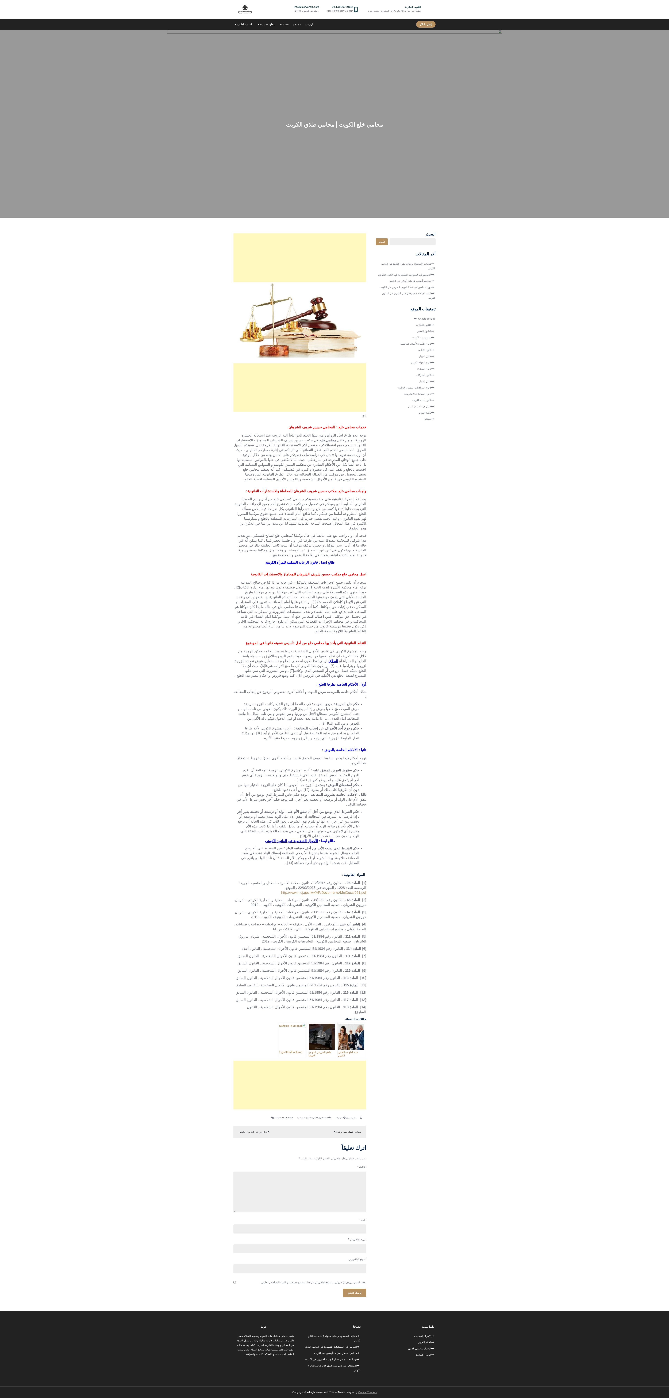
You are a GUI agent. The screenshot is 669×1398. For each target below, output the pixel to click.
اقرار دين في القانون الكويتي (253, 1131)
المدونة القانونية (244, 24)
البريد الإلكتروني (357, 1239)
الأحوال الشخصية (422, 1335)
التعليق (361, 1166)
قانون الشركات (423, 375)
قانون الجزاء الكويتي (421, 362)
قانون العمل (425, 381)
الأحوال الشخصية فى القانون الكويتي (291, 841)
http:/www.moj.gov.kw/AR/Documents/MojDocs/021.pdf (323, 892)
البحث (431, 234)
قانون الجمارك (424, 368)
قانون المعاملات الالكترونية (417, 393)
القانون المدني (424, 331)
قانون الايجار (425, 356)
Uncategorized (427, 318)
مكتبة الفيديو (425, 412)
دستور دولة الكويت (421, 337)
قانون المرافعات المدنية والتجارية (414, 387)
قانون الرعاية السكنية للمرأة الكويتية (291, 562)
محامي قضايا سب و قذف (348, 1131)
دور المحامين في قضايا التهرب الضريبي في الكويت (405, 287)
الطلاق (333, 661)
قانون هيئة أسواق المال (419, 406)
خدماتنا (285, 24)
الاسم (362, 1219)
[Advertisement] (299, 257)
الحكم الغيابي (424, 1342)
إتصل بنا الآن (426, 24)
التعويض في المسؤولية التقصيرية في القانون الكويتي (404, 274)
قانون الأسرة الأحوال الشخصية (310, 1117)
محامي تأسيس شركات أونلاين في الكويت (410, 280)
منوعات (427, 418)
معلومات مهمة (267, 24)
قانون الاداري (424, 349)
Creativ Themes (367, 1392)
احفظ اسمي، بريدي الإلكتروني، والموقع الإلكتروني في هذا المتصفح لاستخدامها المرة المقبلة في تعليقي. (313, 1282)
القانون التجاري (423, 324)
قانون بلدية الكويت (421, 400)
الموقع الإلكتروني (357, 1259)
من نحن (297, 24)
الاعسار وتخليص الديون (419, 1348)
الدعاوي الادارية (423, 1354)
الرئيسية (309, 24)
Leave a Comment (282, 1117)
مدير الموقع (351, 1117)
